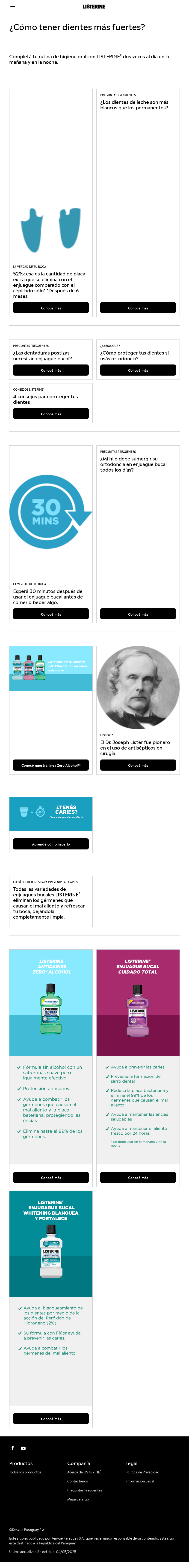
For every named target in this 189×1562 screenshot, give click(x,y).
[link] (50, 175)
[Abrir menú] (30, 6)
